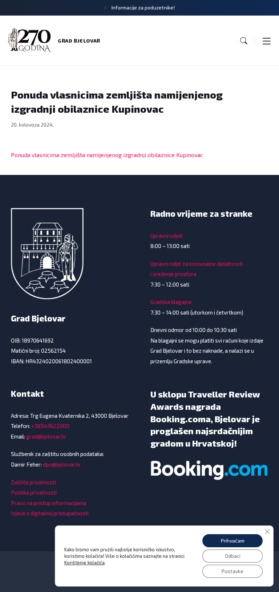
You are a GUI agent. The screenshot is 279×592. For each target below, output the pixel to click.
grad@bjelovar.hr (46, 436)
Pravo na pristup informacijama (48, 503)
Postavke (232, 571)
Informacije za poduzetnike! (143, 7)
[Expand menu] (266, 40)
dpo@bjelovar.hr (62, 464)
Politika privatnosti (34, 492)
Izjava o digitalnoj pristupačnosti (50, 513)
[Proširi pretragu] (243, 40)
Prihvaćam (232, 540)
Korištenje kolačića (84, 562)
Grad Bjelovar (79, 40)
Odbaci (232, 556)
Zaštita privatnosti (33, 482)
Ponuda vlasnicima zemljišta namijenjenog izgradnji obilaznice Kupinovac (107, 154)
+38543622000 (50, 426)
